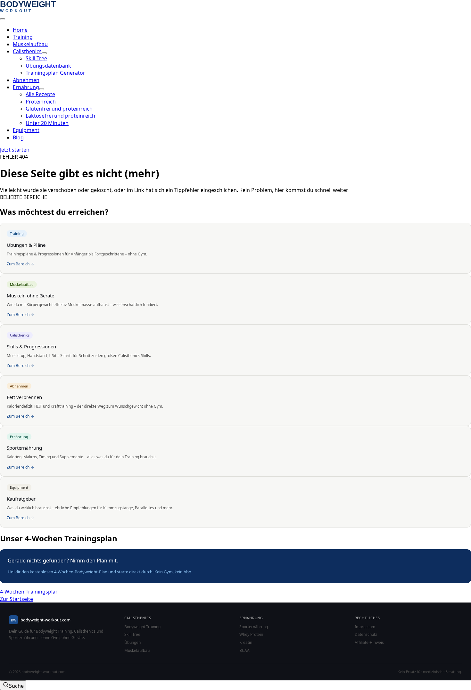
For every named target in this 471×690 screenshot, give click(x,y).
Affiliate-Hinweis (369, 642)
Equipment (26, 130)
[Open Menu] (2, 19)
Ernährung (26, 87)
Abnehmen (26, 80)
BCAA (244, 650)
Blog (18, 137)
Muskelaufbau (30, 44)
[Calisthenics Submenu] (44, 53)
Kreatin (245, 642)
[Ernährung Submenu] (41, 89)
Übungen (132, 642)
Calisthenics (27, 51)
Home (20, 29)
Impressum (365, 626)
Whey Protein (251, 634)
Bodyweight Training (142, 626)
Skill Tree (132, 634)
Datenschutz (366, 634)
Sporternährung (253, 626)
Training (23, 36)
